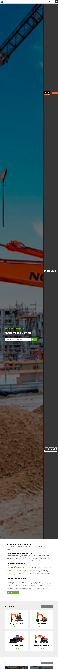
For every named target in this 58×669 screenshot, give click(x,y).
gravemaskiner (35, 569)
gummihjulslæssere (44, 569)
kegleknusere (28, 570)
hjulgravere (9, 570)
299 (21, 585)
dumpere (15, 570)
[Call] (52, 1)
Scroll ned (8, 666)
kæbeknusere (21, 570)
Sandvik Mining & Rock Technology (21, 573)
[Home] (24, 2)
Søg (33, 339)
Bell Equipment (36, 573)
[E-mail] (49, 1)
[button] (56, 1)
